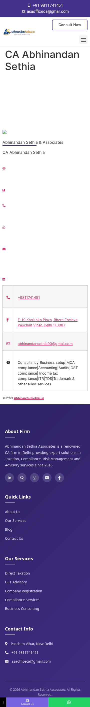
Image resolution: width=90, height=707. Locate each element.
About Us (12, 511)
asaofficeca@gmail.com (31, 661)
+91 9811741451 (25, 652)
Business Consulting (22, 608)
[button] (83, 39)
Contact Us (14, 538)
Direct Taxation (17, 573)
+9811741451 (29, 297)
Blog (8, 529)
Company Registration (23, 591)
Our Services (15, 520)
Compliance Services (22, 599)
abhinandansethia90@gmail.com (45, 343)
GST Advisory (16, 582)
